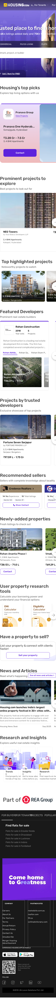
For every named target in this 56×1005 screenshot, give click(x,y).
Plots (44, 44)
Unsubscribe (8, 937)
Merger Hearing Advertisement (9, 942)
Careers (6, 911)
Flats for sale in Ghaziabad (19, 834)
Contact (20, 153)
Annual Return (9, 926)
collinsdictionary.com (37, 922)
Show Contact (22, 505)
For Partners (8, 918)
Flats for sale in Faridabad (18, 846)
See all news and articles (42, 675)
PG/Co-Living (26, 44)
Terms (5, 922)
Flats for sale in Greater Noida (20, 831)
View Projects (22, 116)
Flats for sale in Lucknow (18, 838)
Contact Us (7, 933)
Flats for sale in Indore (16, 842)
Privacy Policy (9, 929)
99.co (30, 918)
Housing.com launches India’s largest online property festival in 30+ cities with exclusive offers (24, 709)
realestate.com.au (36, 911)
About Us (6, 914)
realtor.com (33, 914)
